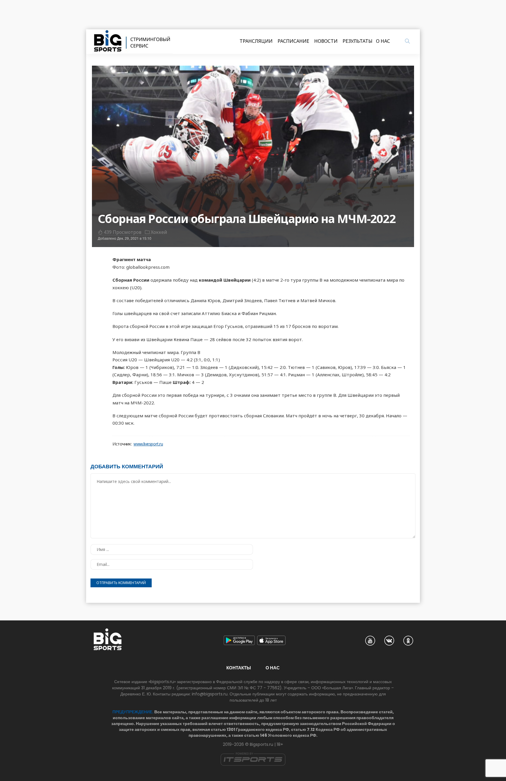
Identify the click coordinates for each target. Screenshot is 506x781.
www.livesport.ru (148, 444)
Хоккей (159, 232)
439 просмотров (122, 232)
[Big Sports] (132, 41)
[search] (407, 41)
